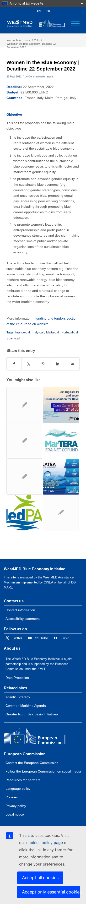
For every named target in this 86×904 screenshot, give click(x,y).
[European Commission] (38, 737)
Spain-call (13, 338)
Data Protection (17, 678)
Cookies (11, 797)
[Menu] (73, 23)
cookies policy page (44, 842)
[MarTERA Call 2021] (61, 441)
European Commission (25, 754)
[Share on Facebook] (14, 364)
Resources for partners (22, 780)
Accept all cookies (40, 877)
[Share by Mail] (72, 364)
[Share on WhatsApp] (43, 364)
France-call (23, 332)
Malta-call (52, 332)
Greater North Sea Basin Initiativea (31, 714)
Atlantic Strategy (17, 697)
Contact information (20, 610)
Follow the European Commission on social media (43, 771)
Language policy (17, 788)
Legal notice (14, 814)
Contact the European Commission (31, 763)
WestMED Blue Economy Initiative (34, 569)
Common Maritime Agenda (25, 706)
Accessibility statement (22, 619)
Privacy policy (15, 806)
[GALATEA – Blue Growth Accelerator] (61, 477)
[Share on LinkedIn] (57, 364)
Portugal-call (70, 332)
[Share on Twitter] (29, 364)
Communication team (40, 76)
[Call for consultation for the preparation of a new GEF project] (24, 512)
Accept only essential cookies (51, 891)
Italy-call (38, 332)
